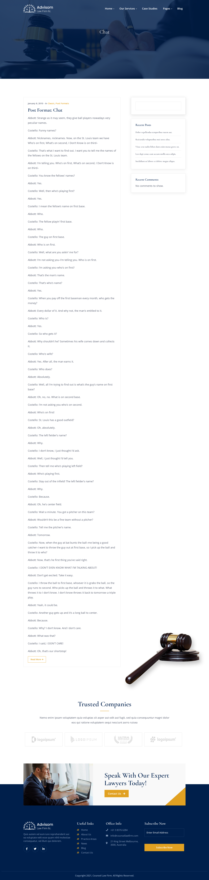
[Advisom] (38, 8)
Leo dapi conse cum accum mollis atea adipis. (155, 154)
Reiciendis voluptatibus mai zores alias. (152, 139)
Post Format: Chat (45, 110)
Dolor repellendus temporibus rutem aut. (153, 132)
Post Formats (62, 103)
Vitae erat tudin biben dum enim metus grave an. (157, 146)
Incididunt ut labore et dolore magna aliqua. (155, 161)
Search (181, 101)
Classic (51, 103)
